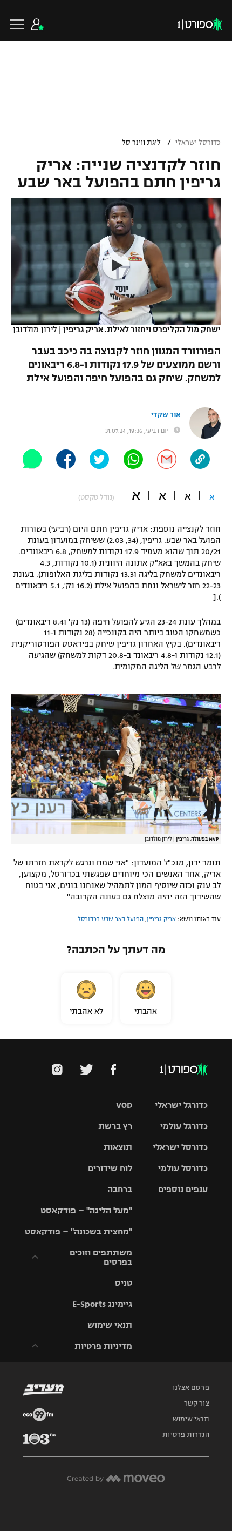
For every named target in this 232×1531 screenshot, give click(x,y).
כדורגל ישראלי (181, 1105)
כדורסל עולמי (183, 1168)
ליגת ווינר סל (141, 142)
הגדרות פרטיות (185, 1435)
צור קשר (196, 1403)
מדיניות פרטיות (103, 1346)
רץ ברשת (115, 1126)
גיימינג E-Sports (102, 1303)
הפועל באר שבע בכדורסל (111, 919)
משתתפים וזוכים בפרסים (101, 1257)
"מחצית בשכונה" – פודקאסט (78, 1231)
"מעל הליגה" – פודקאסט (86, 1210)
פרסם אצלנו (191, 1388)
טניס (123, 1282)
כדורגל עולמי (184, 1126)
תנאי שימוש (109, 1324)
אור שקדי (165, 415)
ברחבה (119, 1189)
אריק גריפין (161, 919)
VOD (124, 1105)
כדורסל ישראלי (198, 142)
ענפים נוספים (183, 1189)
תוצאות (118, 1147)
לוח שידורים (110, 1168)
